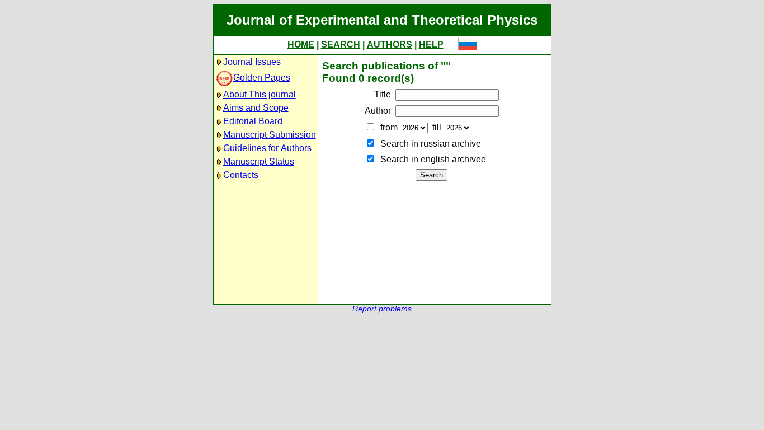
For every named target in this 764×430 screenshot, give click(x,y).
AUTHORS (389, 44)
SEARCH (340, 44)
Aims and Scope (256, 108)
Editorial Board (252, 121)
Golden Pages (261, 77)
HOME (300, 44)
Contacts (240, 175)
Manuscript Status (258, 161)
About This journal (259, 94)
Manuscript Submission (269, 134)
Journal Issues (252, 62)
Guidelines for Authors (267, 148)
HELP (431, 44)
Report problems (382, 309)
